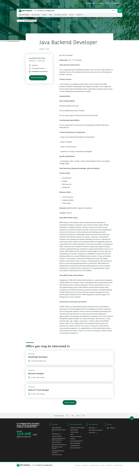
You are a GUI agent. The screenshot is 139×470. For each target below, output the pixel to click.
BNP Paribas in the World (104, 3)
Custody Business (75, 445)
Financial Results (56, 442)
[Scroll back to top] (132, 418)
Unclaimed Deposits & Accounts (58, 451)
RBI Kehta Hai (56, 434)
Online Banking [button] (116, 3)
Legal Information (56, 427)
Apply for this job (37, 78)
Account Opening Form (76, 441)
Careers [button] (44, 14)
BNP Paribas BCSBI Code (58, 444)
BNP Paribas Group (90, 3)
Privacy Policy (108, 465)
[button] (113, 10)
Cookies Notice (85, 465)
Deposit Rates (74, 430)
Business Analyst (36, 374)
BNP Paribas (92, 428)
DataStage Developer (38, 357)
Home (19, 20)
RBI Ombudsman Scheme (59, 430)
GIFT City (71, 14)
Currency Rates (74, 432)
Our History (92, 432)
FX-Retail (72, 439)
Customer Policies (56, 436)
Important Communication (77, 427)
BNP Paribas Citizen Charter (57, 447)
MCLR (71, 434)
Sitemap (102, 465)
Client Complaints (75, 448)
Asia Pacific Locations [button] (61, 14)
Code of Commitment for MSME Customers (58, 439)
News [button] (50, 14)
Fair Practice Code (57, 454)
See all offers (69, 402)
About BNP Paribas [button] (24, 14)
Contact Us (79, 14)
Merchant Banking (75, 443)
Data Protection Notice (94, 465)
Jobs (22, 20)
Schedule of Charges (75, 436)
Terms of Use (77, 465)
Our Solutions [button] (35, 14)
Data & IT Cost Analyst (38, 390)
